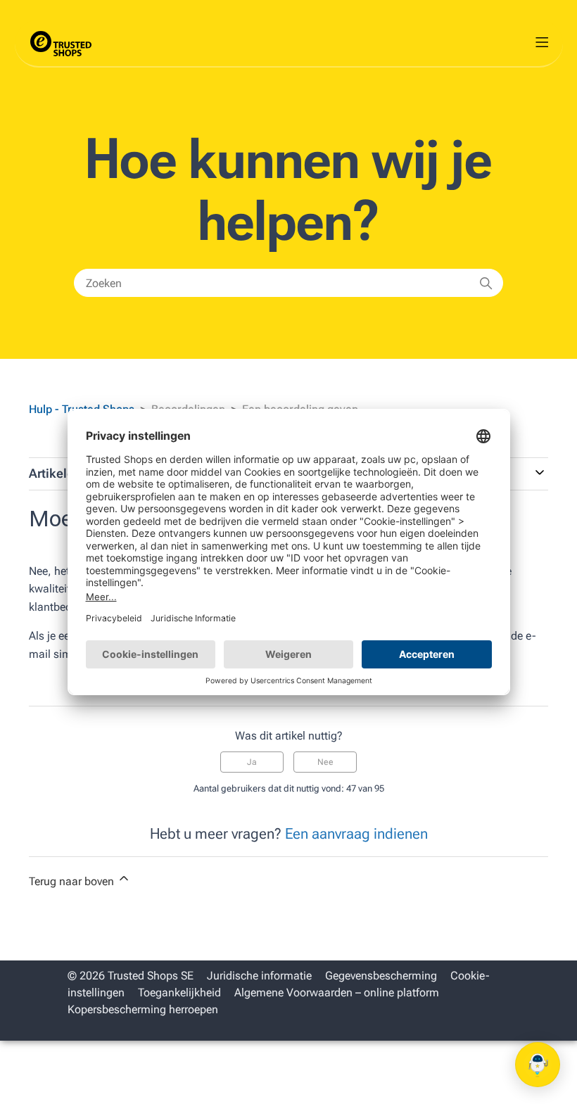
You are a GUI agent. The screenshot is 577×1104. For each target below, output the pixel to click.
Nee (325, 762)
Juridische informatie (259, 975)
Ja (252, 762)
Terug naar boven (73, 881)
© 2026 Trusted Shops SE (131, 975)
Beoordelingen (188, 409)
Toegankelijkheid (179, 992)
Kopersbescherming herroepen (143, 1009)
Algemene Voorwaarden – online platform (336, 992)
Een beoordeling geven (300, 409)
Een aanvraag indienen (356, 833)
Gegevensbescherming (381, 975)
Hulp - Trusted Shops (83, 409)
